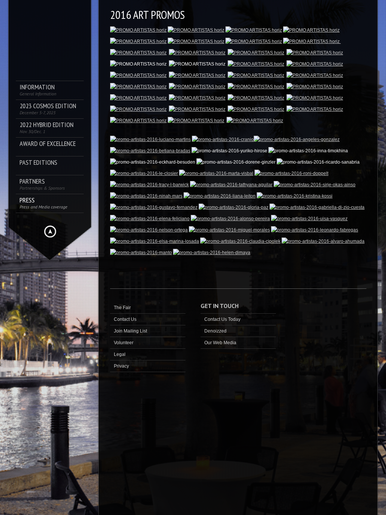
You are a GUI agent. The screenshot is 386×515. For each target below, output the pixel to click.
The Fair (122, 307)
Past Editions (38, 163)
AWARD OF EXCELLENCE (48, 144)
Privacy (121, 366)
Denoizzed (215, 331)
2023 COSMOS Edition (48, 108)
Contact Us (125, 319)
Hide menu (50, 231)
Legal (120, 354)
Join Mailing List (130, 331)
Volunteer (123, 342)
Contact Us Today (222, 319)
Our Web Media (220, 342)
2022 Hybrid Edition (47, 127)
